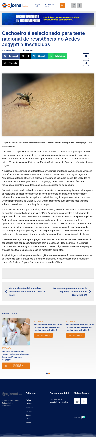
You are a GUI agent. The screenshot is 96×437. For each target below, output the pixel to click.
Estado (28, 415)
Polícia (28, 400)
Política (29, 404)
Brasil (28, 419)
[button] (11, 56)
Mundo (28, 422)
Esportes (29, 407)
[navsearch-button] (62, 5)
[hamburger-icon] (91, 5)
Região (29, 411)
